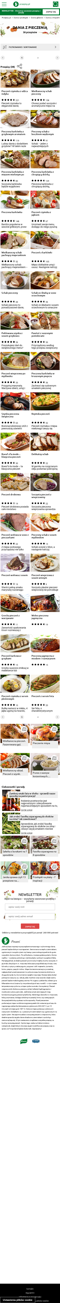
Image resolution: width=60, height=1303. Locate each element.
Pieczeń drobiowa (11, 494)
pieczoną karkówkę (24, 995)
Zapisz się (30, 926)
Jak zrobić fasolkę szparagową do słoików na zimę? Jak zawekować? (31, 817)
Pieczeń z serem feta (43, 696)
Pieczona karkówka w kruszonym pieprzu (43, 375)
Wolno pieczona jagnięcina (40, 617)
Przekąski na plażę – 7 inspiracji (44, 879)
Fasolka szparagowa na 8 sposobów (44, 853)
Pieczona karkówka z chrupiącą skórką (43, 173)
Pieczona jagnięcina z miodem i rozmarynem (43, 657)
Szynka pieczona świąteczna (10, 415)
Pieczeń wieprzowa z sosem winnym (43, 576)
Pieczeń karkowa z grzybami (11, 657)
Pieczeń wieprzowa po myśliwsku (13, 375)
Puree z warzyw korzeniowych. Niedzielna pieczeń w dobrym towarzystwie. (44, 774)
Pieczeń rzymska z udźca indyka (15, 92)
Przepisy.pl (6, 17)
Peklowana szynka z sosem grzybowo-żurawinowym (12, 334)
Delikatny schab (40, 454)
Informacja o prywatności (30, 1296)
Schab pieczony (10, 293)
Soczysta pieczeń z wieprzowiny (41, 495)
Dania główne (37, 17)
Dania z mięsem (53, 17)
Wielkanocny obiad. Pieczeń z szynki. (13, 772)
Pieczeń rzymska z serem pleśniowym (15, 697)
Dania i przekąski (21, 17)
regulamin (30, 1292)
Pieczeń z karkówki (42, 252)
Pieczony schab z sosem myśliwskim (44, 536)
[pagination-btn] (57, 58)
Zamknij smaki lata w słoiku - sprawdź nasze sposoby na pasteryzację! (32, 795)
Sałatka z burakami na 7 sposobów (15, 853)
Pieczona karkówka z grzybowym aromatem (13, 133)
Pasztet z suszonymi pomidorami (42, 334)
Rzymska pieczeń (41, 413)
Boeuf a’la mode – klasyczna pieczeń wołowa (11, 455)
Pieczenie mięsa (41, 743)
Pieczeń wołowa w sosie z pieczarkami (15, 536)
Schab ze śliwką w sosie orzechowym (44, 294)
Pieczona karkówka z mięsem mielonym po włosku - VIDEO (13, 173)
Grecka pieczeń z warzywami (11, 617)
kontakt (30, 1288)
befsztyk (35, 989)
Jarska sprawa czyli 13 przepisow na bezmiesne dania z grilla (14, 879)
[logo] (22, 4)
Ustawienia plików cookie (17, 1299)
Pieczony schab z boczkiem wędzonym (43, 133)
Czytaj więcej (26, 810)
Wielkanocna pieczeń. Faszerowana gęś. (14, 742)
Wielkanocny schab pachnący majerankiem (14, 253)
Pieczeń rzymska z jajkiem (41, 213)
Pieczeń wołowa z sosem (15, 575)
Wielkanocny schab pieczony (42, 92)
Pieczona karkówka (12, 212)
